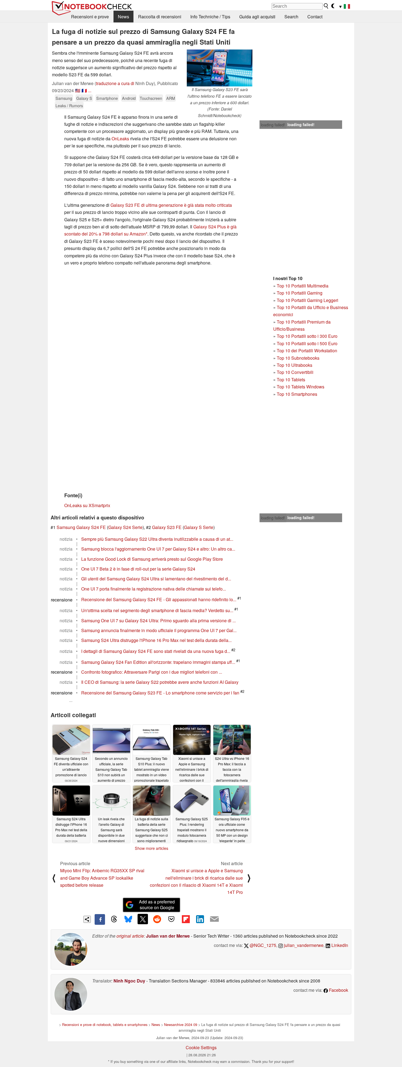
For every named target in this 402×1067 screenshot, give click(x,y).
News (123, 16)
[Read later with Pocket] (171, 919)
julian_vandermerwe (303, 945)
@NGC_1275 (262, 945)
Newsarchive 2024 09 (180, 1024)
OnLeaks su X (78, 505)
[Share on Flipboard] (185, 919)
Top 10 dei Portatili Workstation (307, 350)
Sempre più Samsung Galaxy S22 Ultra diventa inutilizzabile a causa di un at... (157, 539)
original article (130, 936)
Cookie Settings (201, 1047)
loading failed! (273, 124)
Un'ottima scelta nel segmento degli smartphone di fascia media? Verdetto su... (157, 610)
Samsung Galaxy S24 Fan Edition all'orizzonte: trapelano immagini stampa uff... (158, 662)
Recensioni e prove (90, 16)
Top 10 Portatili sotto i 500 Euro (307, 343)
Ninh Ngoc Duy (129, 981)
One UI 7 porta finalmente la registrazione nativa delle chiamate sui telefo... (153, 589)
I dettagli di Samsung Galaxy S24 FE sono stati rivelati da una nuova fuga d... (155, 651)
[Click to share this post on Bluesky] (128, 919)
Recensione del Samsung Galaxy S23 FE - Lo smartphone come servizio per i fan (160, 693)
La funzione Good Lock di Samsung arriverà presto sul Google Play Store (152, 559)
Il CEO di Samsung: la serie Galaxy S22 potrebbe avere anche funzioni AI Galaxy (159, 682)
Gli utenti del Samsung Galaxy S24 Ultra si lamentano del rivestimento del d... (156, 578)
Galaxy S (84, 98)
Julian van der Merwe (168, 936)
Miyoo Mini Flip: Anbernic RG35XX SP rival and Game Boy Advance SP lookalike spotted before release (102, 877)
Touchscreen (151, 98)
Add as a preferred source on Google (157, 905)
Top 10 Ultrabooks (294, 365)
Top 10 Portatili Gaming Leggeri (307, 300)
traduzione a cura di (115, 83)
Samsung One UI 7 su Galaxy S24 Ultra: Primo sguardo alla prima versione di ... (158, 620)
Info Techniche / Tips (210, 16)
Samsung (64, 98)
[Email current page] (214, 919)
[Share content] (87, 919)
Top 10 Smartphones (297, 394)
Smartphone (107, 98)
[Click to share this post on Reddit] (157, 919)
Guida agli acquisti (257, 16)
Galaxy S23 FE (167, 527)
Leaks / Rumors (69, 105)
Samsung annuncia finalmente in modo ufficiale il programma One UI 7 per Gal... (159, 630)
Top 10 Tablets (291, 379)
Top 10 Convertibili (295, 372)
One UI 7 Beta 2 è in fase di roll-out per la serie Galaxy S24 (138, 569)
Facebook (338, 990)
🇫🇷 (84, 90)
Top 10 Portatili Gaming (299, 293)
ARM (170, 98)
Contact (314, 16)
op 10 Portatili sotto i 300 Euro (308, 336)
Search (291, 16)
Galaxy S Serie (198, 527)
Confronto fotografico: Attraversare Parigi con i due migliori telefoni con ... (151, 672)
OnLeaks (120, 138)
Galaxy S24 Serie (125, 527)
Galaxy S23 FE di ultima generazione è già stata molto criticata (171, 205)
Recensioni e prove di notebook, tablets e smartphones (104, 1024)
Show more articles (151, 848)
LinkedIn (339, 945)
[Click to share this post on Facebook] (100, 919)
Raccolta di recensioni (159, 16)
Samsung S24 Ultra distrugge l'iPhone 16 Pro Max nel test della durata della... (156, 640)
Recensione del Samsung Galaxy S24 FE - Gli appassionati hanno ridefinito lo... (158, 600)
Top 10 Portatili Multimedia (302, 286)
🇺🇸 (77, 90)
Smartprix (101, 505)
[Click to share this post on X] (143, 919)
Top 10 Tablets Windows (300, 386)
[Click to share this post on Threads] (114, 919)
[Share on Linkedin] (200, 919)
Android (129, 98)
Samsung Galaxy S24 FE (81, 527)
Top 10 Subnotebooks (298, 358)
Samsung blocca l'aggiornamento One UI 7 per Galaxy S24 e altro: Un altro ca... (158, 549)
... (89, 90)
